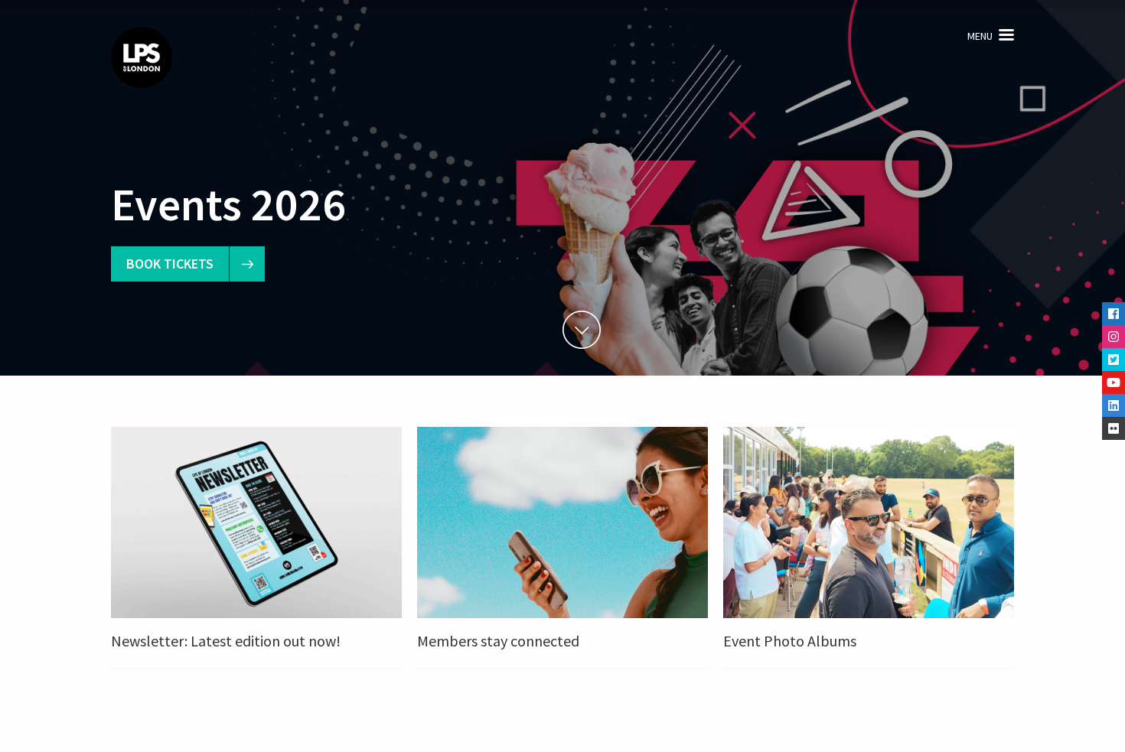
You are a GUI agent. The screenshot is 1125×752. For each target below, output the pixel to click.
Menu (980, 36)
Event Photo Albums (789, 640)
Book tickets (170, 263)
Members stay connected (498, 640)
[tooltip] (1113, 313)
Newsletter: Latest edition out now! (226, 640)
